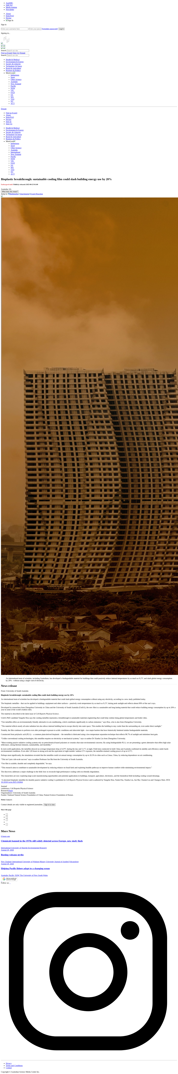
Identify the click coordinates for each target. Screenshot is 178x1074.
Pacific (13, 86)
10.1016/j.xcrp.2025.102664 (12, 782)
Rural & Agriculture (13, 68)
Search (3, 50)
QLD (13, 93)
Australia (14, 82)
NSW (13, 88)
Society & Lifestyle (13, 64)
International (15, 152)
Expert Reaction (37, 194)
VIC (12, 90)
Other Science (16, 79)
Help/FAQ (10, 16)
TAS (12, 99)
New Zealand (16, 84)
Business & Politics (13, 70)
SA (12, 95)
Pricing (8, 18)
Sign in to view (49, 805)
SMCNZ (9, 5)
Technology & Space (14, 66)
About (8, 14)
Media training (11, 7)
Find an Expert (6, 53)
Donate (22, 53)
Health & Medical (12, 60)
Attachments (24, 194)
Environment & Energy (15, 62)
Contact (9, 1068)
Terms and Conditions (14, 1066)
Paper (10, 791)
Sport (13, 77)
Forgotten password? (50, 29)
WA (12, 97)
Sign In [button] (10, 20)
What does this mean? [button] (10, 192)
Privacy (9, 1063)
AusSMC (9, 3)
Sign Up (16, 53)
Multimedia (13, 194)
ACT (13, 103)
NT (12, 101)
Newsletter (10, 9)
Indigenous (15, 75)
